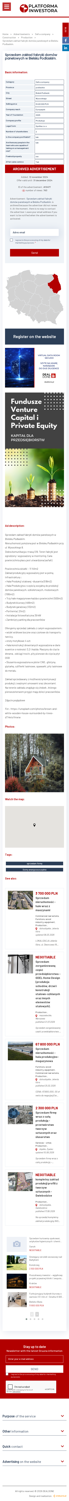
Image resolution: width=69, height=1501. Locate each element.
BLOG (65, 29)
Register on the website (34, 336)
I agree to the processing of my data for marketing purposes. (32, 241)
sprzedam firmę (34, 863)
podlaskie (40, 87)
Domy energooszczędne (34, 869)
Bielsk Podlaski (42, 93)
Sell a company (42, 82)
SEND (34, 1369)
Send (34, 252)
